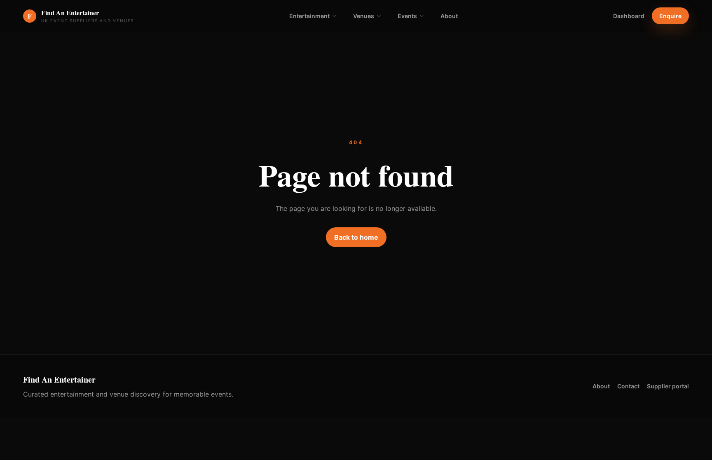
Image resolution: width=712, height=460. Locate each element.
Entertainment (309, 15)
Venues (363, 15)
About (449, 15)
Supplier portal (668, 386)
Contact (628, 386)
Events (407, 15)
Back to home (356, 237)
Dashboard (628, 15)
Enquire (670, 15)
